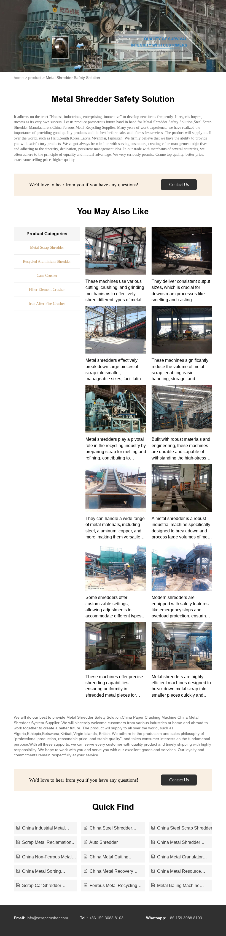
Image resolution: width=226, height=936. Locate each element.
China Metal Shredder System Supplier (175, 842)
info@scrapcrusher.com (47, 918)
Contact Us (179, 184)
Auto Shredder (103, 842)
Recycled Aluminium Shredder (47, 261)
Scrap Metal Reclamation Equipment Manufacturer (43, 842)
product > (36, 77)
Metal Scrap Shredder (47, 247)
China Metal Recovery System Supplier (108, 871)
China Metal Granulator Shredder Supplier (177, 857)
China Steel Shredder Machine (108, 828)
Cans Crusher (47, 275)
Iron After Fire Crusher (47, 304)
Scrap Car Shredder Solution (38, 886)
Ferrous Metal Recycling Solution (110, 886)
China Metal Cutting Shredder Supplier (106, 857)
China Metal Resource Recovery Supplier (176, 871)
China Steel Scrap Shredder (184, 828)
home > (20, 77)
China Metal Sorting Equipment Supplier (38, 871)
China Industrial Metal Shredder (40, 828)
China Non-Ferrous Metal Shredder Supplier (44, 857)
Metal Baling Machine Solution (175, 886)
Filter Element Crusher (47, 290)
